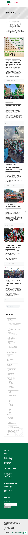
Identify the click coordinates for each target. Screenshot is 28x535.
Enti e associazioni (8, 473)
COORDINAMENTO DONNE (12, 352)
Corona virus (10, 354)
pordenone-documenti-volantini (14, 325)
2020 (9, 355)
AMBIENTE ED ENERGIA (12, 416)
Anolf (10, 381)
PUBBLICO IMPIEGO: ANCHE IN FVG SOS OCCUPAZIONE (14, 207)
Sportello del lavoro (11, 375)
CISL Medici (11, 392)
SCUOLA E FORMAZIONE (12, 431)
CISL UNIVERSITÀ (12, 395)
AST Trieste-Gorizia (8, 476)
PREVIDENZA (10, 426)
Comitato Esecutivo (8, 458)
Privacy (13, 532)
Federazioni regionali (12, 346)
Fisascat (11, 405)
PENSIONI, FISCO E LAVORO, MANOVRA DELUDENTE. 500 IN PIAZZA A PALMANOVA (14, 169)
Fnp (10, 410)
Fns (10, 412)
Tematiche (9, 414)
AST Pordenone (7, 478)
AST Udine (6, 475)
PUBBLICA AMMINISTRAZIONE (14, 427)
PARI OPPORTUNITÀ (12, 423)
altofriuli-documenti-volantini (15, 323)
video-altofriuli (12, 333)
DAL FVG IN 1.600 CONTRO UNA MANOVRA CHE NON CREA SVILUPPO (13, 247)
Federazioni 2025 (12, 348)
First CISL (11, 404)
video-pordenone (13, 334)
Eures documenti (10, 359)
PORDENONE (10, 341)
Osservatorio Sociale (11, 368)
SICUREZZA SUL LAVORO (13, 432)
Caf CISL (11, 383)
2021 (9, 356)
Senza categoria (10, 374)
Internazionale (10, 361)
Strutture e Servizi (11, 377)
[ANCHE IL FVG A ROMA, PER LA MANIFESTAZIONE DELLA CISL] (14, 91)
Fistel (10, 407)
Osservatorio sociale (8, 489)
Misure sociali (11, 373)
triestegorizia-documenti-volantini (15, 327)
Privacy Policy (7, 463)
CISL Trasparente (7, 462)
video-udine (11, 337)
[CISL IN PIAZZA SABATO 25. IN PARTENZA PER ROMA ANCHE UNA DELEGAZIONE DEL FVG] (14, 47)
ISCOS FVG (11, 387)
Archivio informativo (11, 318)
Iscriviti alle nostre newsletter (12, 502)
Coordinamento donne (8, 461)
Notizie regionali (10, 366)
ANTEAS (10, 382)
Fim (10, 401)
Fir (9, 403)
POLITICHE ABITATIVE (12, 425)
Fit (9, 408)
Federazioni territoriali (12, 347)
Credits (22, 533)
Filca (10, 400)
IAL (9, 385)
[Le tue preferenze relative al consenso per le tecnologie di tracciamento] (25, 532)
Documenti (10, 322)
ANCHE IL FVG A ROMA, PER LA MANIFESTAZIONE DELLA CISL (13, 105)
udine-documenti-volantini (15, 329)
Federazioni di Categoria (13, 390)
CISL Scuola (11, 394)
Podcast (5, 492)
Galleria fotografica (12, 330)
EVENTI (8, 360)
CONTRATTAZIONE (12, 418)
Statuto (5, 454)
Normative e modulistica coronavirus (12, 363)
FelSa (10, 397)
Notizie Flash (10, 365)
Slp (9, 413)
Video (9, 332)
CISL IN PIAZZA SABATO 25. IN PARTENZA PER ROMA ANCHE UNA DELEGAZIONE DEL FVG (13, 63)
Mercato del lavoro (12, 372)
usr (7, 434)
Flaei (10, 409)
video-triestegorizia (13, 336)
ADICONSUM (11, 379)
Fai (9, 396)
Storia (5, 456)
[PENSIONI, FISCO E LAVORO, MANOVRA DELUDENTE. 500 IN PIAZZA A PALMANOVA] (14, 144)
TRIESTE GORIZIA (11, 342)
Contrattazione (11, 369)
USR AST (9, 350)
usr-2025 (11, 351)
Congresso (9, 345)
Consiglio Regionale (8, 459)
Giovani (9, 370)
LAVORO (9, 422)
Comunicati (10, 320)
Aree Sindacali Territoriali (12, 338)
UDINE (9, 343)
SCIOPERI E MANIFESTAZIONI (13, 430)
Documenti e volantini (8, 487)
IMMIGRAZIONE (11, 421)
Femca (10, 399)
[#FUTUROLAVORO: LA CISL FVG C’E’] (14, 272)
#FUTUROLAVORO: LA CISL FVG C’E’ (13, 284)
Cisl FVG (5, 13)
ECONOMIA (10, 419)
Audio (9, 319)
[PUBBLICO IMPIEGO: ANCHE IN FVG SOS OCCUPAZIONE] (14, 195)
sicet (10, 388)
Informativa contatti (20, 532)
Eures (8, 358)
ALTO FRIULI (10, 339)
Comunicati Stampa (8, 486)
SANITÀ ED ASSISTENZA (12, 428)
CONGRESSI (10, 417)
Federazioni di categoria (9, 472)
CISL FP (10, 391)
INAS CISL (11, 386)
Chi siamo (6, 453)
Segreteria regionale (8, 457)
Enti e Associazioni (12, 378)
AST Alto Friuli (7, 474)
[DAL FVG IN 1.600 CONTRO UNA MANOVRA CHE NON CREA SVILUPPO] (14, 235)
